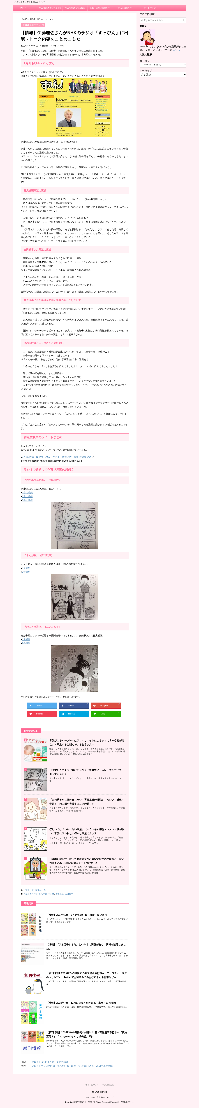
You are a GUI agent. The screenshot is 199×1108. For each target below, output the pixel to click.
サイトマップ (150, 8)
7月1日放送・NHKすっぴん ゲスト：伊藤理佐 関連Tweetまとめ (57, 457)
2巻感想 (26, 571)
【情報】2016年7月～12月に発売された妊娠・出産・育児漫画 (81, 1002)
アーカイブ (146, 70)
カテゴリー (146, 61)
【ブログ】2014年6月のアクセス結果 (48, 1062)
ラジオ (51, 894)
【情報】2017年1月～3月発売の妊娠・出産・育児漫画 (76, 915)
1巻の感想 (27, 492)
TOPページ (25, 8)
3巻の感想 (27, 500)
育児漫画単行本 (125, 8)
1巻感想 (26, 568)
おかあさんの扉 (30, 894)
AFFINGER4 (126, 1102)
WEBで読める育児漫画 (75, 8)
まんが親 (43, 894)
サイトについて (92, 1085)
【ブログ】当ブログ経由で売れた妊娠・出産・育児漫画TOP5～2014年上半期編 (71, 1065)
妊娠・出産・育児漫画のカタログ (99, 1097)
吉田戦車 (69, 894)
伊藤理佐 (60, 894)
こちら (176, 49)
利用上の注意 (108, 1085)
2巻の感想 (27, 496)
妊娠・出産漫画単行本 (100, 8)
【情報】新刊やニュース (34, 890)
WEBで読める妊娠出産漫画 (50, 9)
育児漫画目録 (99, 1092)
